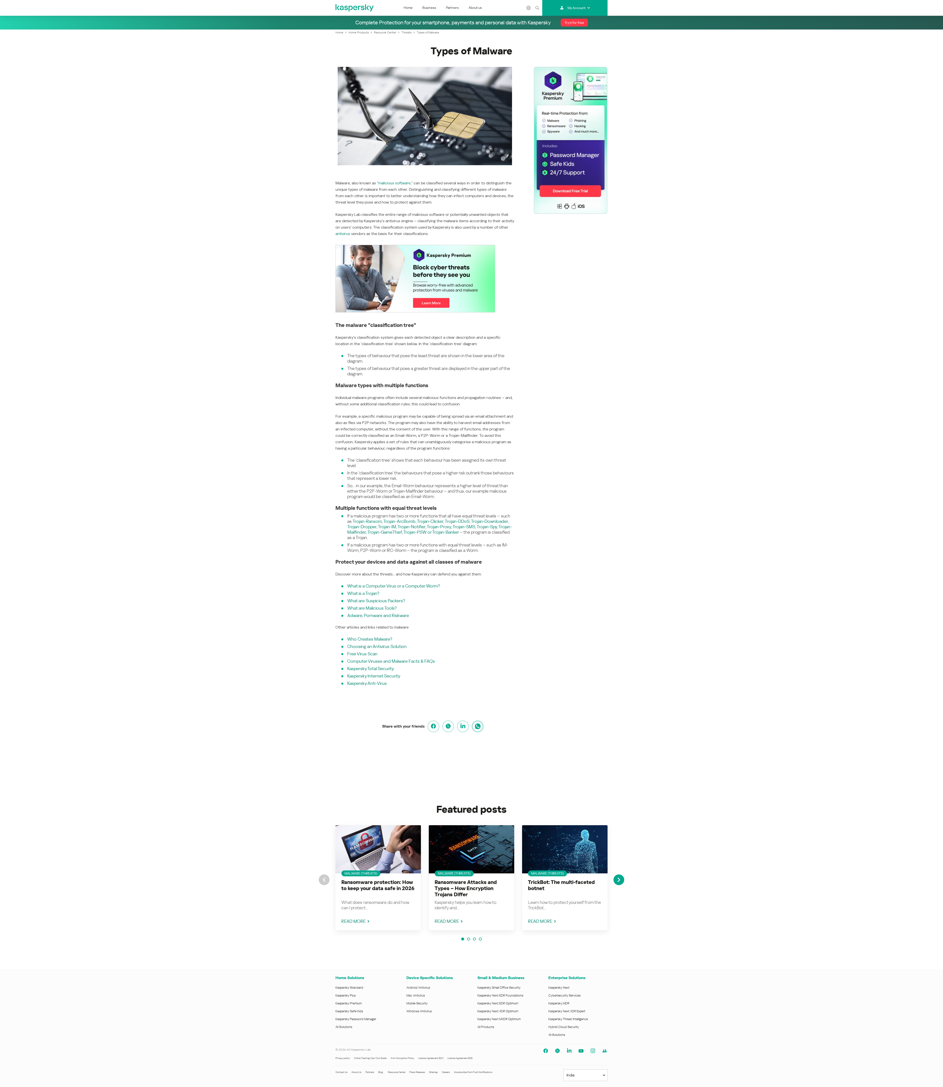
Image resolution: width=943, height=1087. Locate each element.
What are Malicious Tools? (372, 608)
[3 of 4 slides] (474, 939)
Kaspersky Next (558, 987)
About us (475, 8)
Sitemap (433, 1072)
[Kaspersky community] (605, 1051)
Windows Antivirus (419, 1011)
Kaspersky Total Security (370, 668)
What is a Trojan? (363, 593)
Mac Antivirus (415, 995)
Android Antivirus (418, 987)
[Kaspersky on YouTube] (581, 1051)
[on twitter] (448, 726)
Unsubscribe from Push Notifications (473, 1072)
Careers (446, 1072)
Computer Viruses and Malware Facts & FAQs (391, 661)
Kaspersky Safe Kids (349, 1011)
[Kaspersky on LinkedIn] (569, 1051)
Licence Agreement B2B (459, 1058)
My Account (576, 8)
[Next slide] (619, 880)
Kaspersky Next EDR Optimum (497, 1003)
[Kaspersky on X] (557, 1051)
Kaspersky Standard (349, 987)
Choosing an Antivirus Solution (377, 646)
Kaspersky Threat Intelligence (568, 1019)
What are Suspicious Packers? (376, 600)
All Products (485, 1027)
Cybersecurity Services (564, 995)
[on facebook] (433, 726)
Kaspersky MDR (558, 1003)
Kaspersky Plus (345, 995)
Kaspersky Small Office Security (499, 987)
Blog (380, 1072)
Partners (452, 8)
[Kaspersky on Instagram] (593, 1051)
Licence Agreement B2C (431, 1058)
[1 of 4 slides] (463, 939)
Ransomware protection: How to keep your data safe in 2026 (378, 885)
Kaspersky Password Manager (355, 1019)
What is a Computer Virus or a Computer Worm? (393, 585)
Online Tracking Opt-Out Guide (370, 1058)
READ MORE (353, 921)
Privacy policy (342, 1058)
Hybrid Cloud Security (563, 1027)
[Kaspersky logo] (354, 7)
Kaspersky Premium (348, 1003)
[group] (378, 877)
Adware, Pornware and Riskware (378, 615)
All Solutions (343, 1027)
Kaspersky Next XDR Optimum (497, 1011)
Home (408, 8)
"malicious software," (395, 183)
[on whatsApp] (478, 726)
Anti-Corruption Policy (402, 1058)
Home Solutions (349, 977)
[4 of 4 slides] (480, 939)
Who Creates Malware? (369, 639)
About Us (356, 1072)
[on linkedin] (463, 726)
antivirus (342, 233)
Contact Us (341, 1072)
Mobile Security (417, 1003)
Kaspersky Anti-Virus (367, 683)
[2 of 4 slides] (469, 939)
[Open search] (537, 8)
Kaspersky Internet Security (373, 675)
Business (429, 8)
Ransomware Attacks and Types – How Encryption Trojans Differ (466, 888)
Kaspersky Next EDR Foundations (500, 995)
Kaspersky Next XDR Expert (566, 1011)
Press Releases (417, 1072)
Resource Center (396, 1072)
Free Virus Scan (362, 653)
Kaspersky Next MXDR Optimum (499, 1019)
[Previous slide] (324, 880)
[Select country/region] (529, 8)
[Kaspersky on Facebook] (546, 1051)
